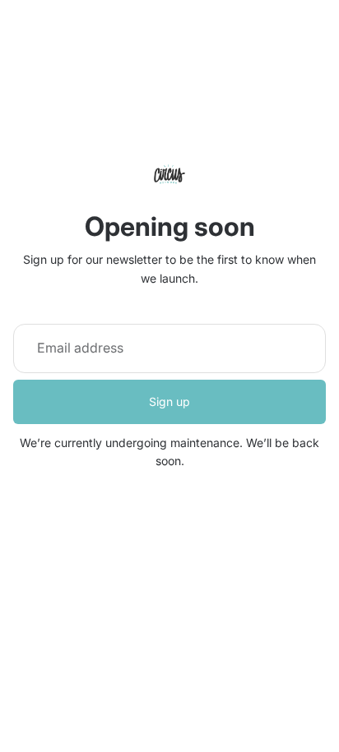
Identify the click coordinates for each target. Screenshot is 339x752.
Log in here (239, 726)
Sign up (169, 401)
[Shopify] (251, 656)
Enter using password (170, 690)
